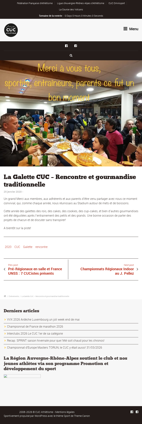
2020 (8, 247)
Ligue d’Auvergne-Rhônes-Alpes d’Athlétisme (80, 3)
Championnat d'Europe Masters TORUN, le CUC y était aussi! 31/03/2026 (54, 347)
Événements (14, 296)
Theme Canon (82, 416)
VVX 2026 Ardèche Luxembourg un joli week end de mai (43, 319)
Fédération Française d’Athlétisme (35, 3)
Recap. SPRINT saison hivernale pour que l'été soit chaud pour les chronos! (55, 340)
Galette (27, 247)
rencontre (41, 247)
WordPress (41, 416)
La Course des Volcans (71, 9)
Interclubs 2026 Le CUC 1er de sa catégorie (35, 333)
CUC (17, 247)
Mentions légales (65, 412)
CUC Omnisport (117, 3)
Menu (133, 28)
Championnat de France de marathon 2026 (35, 326)
